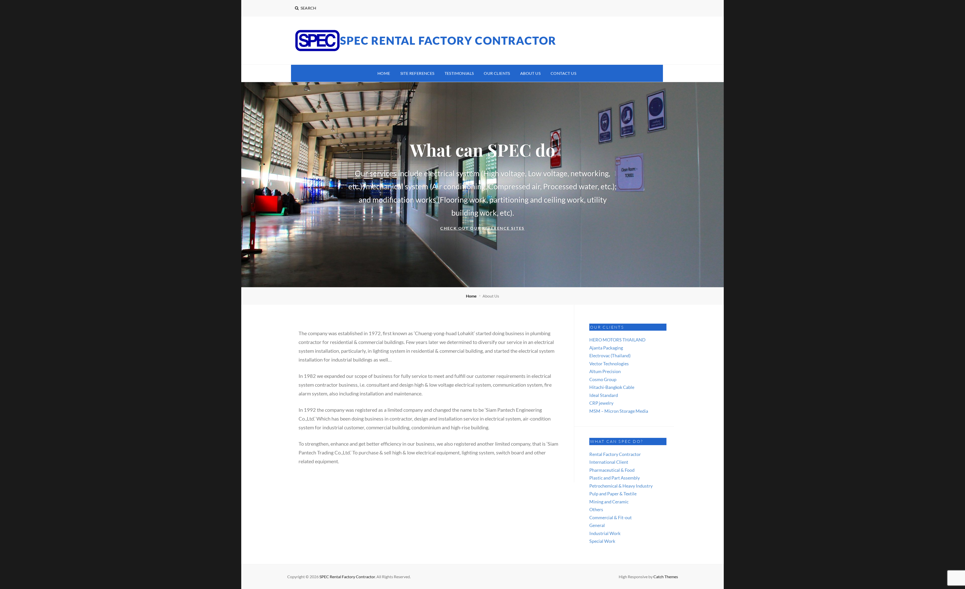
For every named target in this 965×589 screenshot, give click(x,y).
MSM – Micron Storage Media (618, 411)
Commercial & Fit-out (610, 517)
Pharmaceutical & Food (612, 470)
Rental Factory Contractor (615, 454)
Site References (417, 73)
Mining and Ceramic (609, 501)
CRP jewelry (601, 403)
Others (596, 509)
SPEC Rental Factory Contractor (448, 40)
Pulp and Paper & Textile (613, 493)
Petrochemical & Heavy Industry (621, 486)
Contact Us (563, 73)
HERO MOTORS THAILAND (617, 339)
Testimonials (459, 73)
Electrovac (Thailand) (610, 355)
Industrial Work (604, 533)
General (597, 525)
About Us (530, 73)
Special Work (602, 541)
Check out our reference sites (489, 228)
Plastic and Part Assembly (614, 478)
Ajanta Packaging (606, 347)
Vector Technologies (609, 363)
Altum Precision (605, 371)
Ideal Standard (603, 395)
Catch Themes (665, 576)
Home (383, 73)
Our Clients (497, 73)
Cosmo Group (602, 379)
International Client (608, 462)
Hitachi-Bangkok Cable (611, 387)
